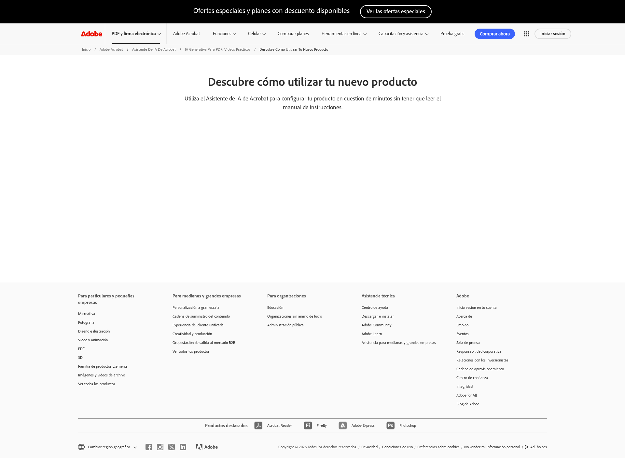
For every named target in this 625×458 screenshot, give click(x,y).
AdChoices (538, 447)
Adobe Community (377, 325)
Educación (275, 307)
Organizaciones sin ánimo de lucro (294, 316)
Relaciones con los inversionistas (482, 360)
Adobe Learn (372, 334)
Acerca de (464, 316)
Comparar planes (293, 33)
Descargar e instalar (378, 316)
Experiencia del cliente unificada (198, 325)
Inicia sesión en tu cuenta (476, 307)
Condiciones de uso (397, 447)
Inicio (86, 49)
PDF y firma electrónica (134, 33)
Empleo (462, 325)
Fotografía (86, 322)
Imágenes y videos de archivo (101, 375)
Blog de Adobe (467, 404)
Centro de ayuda (375, 307)
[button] (526, 34)
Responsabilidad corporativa (478, 351)
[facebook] (149, 447)
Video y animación (93, 340)
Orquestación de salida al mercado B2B (204, 342)
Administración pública (285, 325)
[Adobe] (91, 33)
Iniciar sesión (552, 33)
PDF (81, 349)
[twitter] (171, 447)
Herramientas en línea (342, 33)
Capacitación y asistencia (401, 33)
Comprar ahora (495, 34)
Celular (254, 33)
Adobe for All (466, 395)
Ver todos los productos (96, 384)
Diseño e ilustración (94, 331)
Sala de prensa (468, 342)
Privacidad (369, 447)
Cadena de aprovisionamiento (480, 369)
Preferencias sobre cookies (438, 447)
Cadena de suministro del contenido (201, 316)
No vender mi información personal (492, 447)
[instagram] (160, 447)
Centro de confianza (472, 377)
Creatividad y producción (192, 334)
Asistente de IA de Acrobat (154, 49)
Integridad (464, 386)
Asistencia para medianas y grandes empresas (399, 342)
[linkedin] (183, 447)
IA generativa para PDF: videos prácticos (217, 49)
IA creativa (86, 313)
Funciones (222, 33)
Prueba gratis (452, 33)
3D (80, 357)
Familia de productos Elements (103, 366)
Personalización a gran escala (196, 307)
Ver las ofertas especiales (396, 11)
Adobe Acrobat (186, 33)
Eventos (462, 334)
